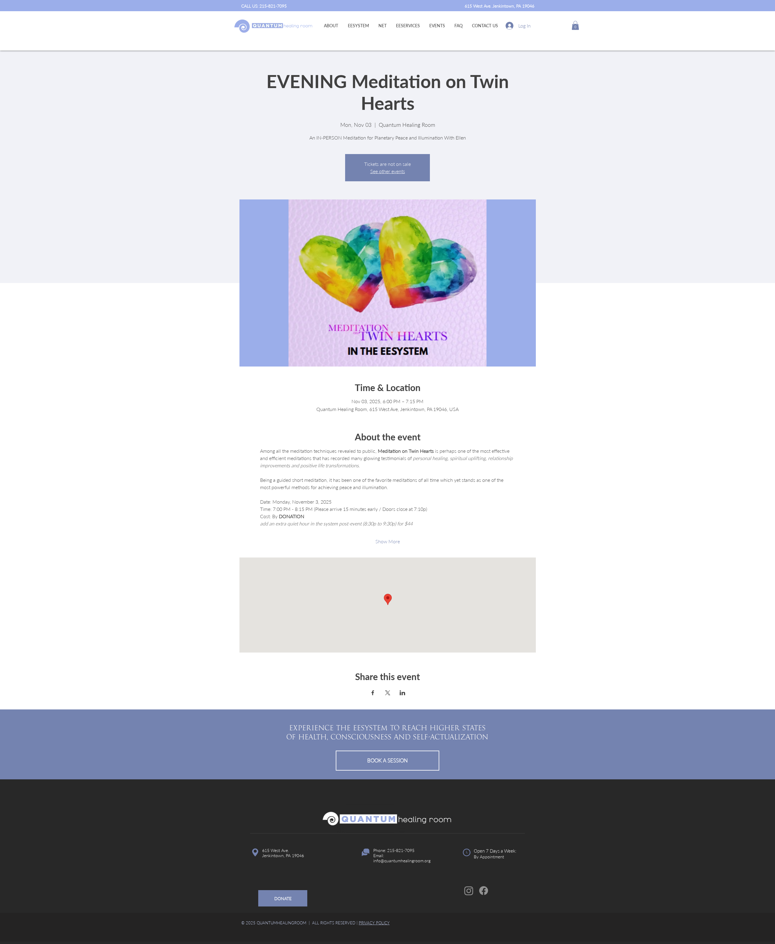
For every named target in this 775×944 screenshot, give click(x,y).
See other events (387, 171)
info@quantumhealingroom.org (401, 860)
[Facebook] (484, 890)
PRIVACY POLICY (374, 922)
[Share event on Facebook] (373, 692)
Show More (387, 541)
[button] (575, 25)
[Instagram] (469, 890)
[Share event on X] (388, 692)
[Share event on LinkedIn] (402, 692)
